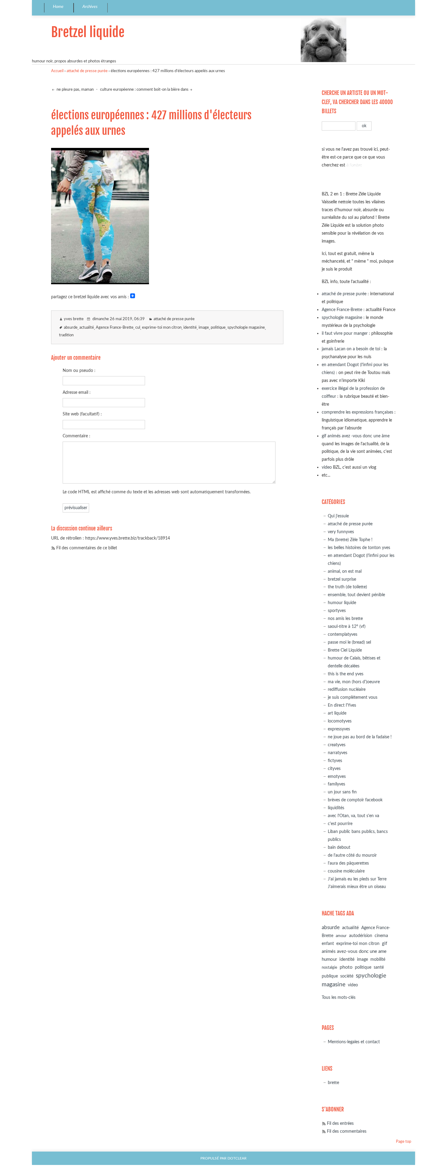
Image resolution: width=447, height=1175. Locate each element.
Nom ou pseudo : (79, 370)
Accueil (57, 71)
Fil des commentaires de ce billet (86, 548)
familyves (336, 784)
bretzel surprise (342, 579)
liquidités (336, 808)
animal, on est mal (345, 571)
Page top (403, 1142)
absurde (71, 328)
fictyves (335, 760)
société (346, 976)
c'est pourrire (340, 823)
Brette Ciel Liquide (345, 650)
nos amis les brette (345, 618)
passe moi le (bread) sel (349, 642)
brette (333, 1082)
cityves (334, 768)
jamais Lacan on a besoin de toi (351, 349)
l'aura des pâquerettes (348, 863)
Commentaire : (76, 436)
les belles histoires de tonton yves (359, 547)
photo (346, 967)
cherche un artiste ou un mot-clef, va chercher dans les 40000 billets (357, 102)
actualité (86, 328)
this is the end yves (345, 674)
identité (190, 328)
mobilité (377, 959)
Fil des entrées (340, 1123)
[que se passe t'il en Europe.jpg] (100, 282)
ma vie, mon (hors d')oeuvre (354, 682)
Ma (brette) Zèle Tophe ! (350, 539)
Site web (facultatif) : (82, 414)
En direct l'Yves (342, 705)
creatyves (336, 745)
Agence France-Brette (114, 328)
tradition (66, 335)
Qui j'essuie (338, 516)
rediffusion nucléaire (347, 689)
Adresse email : (77, 392)
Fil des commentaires (346, 1131)
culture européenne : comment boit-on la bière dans (144, 90)
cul (137, 328)
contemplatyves (342, 634)
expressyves (339, 729)
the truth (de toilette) (347, 587)
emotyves (337, 776)
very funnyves (341, 532)
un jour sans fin (342, 792)
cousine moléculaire (346, 871)
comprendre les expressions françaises (357, 412)
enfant (328, 944)
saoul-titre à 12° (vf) (347, 626)
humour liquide (342, 602)
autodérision (360, 935)
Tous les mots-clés (338, 997)
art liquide (337, 713)
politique (218, 328)
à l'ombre (354, 165)
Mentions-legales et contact (354, 1042)
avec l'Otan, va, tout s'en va (353, 815)
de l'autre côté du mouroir (352, 855)
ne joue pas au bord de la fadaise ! (360, 737)
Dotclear (237, 1158)
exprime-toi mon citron (162, 328)
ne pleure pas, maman (75, 90)
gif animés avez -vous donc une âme (356, 436)
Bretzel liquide (87, 32)
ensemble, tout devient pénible (356, 595)
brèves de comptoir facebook (355, 800)
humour (329, 959)
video (327, 467)
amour (341, 936)
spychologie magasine (246, 328)
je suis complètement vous (352, 697)
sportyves (337, 610)
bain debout (339, 847)
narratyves (337, 752)
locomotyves (340, 721)
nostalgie (329, 968)
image (204, 328)
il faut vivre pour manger (345, 333)
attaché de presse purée (87, 71)
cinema (381, 936)
